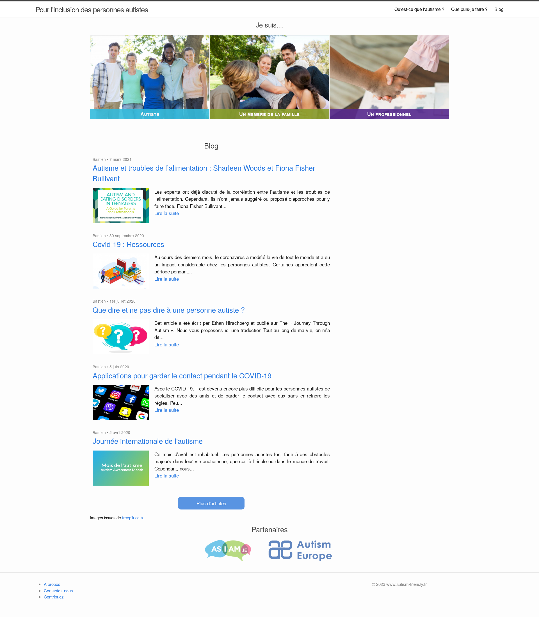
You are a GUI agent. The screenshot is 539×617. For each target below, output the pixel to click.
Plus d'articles (211, 503)
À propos (52, 584)
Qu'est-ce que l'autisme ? (419, 9)
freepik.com (132, 517)
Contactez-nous (58, 590)
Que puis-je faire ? (469, 9)
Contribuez (54, 597)
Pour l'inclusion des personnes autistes (91, 9)
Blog (499, 9)
